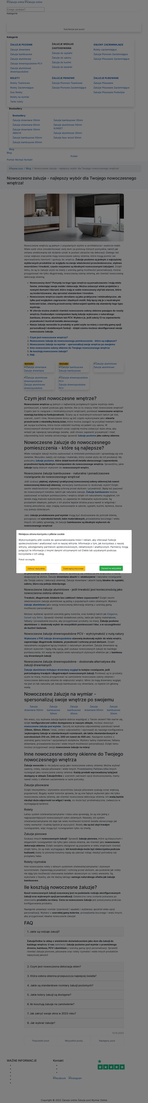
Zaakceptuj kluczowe (73, 568)
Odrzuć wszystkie (36, 568)
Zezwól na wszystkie (111, 568)
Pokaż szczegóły (27, 559)
